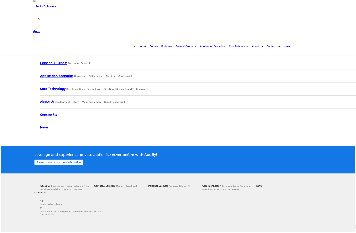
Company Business (160, 46)
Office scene (95, 76)
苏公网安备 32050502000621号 (91, 227)
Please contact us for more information (59, 162)
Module (119, 186)
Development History (67, 102)
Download (78, 189)
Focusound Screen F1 (80, 63)
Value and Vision (91, 102)
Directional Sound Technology (83, 89)
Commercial (125, 76)
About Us (257, 46)
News (287, 46)
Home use (79, 76)
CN (38, 31)
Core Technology (238, 46)
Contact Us (273, 46)
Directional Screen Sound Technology (124, 89)
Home (142, 46)
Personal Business (185, 46)
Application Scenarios (212, 46)
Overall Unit (131, 186)
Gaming (110, 76)
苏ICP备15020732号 (132, 227)
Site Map (66, 189)
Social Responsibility (116, 102)
